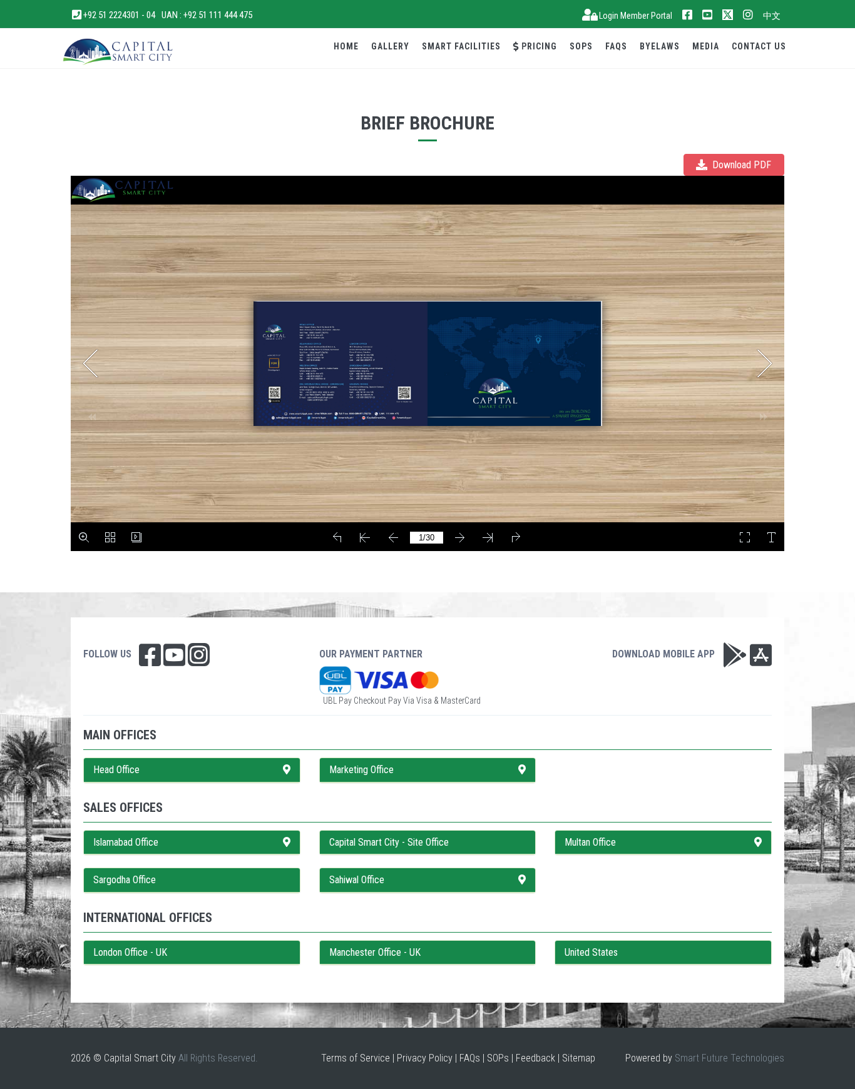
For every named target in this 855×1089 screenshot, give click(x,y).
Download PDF (740, 165)
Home (346, 46)
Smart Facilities (461, 46)
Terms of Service (355, 1058)
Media (705, 46)
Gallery (390, 46)
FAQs (616, 46)
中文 (772, 16)
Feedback (535, 1058)
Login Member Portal (634, 16)
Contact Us (759, 46)
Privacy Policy (425, 1058)
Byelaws (660, 46)
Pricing (538, 46)
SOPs (581, 46)
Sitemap (578, 1058)
